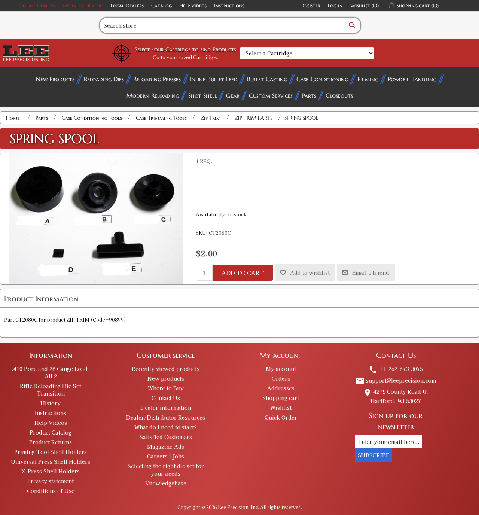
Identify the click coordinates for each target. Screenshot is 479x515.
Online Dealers (37, 5)
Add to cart (243, 273)
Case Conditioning (322, 79)
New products (165, 378)
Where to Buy (166, 388)
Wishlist (281, 407)
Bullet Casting (267, 79)
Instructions (229, 5)
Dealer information (165, 407)
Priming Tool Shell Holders (50, 451)
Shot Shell (202, 95)
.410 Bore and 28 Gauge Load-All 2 (51, 372)
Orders (281, 378)
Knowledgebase (165, 483)
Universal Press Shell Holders (50, 461)
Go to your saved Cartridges (186, 57)
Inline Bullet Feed (214, 79)
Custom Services (271, 95)
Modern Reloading (152, 95)
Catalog (161, 5)
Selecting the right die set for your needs (166, 469)
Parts (309, 95)
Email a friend (370, 272)
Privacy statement (50, 481)
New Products (55, 79)
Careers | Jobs (165, 456)
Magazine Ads (165, 446)
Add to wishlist (310, 272)
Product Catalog (50, 432)
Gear (233, 95)
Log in (335, 5)
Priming (367, 79)
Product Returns (50, 442)
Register (310, 5)
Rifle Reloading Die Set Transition (50, 389)
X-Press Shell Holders (50, 471)
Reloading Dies (104, 79)
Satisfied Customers (166, 437)
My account (281, 368)
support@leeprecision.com (396, 380)
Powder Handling (412, 79)
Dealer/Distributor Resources (165, 417)
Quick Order (281, 417)
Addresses (281, 388)
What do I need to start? (165, 427)
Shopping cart (280, 398)
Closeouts (339, 95)
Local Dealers (127, 5)
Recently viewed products (165, 368)
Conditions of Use (50, 490)
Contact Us (166, 398)
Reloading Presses (157, 79)
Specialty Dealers (82, 5)
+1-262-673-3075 (396, 368)
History (50, 403)
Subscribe (373, 455)
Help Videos (193, 5)
